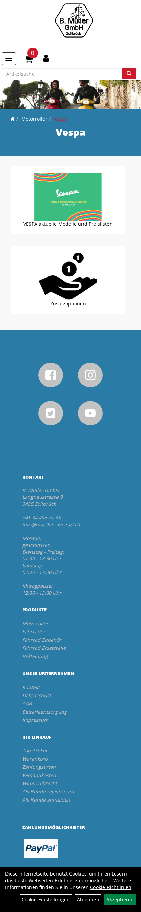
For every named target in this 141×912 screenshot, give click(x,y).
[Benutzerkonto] (46, 57)
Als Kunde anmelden (46, 799)
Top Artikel (34, 750)
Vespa (60, 119)
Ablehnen (88, 899)
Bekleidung (35, 656)
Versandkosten (39, 775)
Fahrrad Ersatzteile (44, 648)
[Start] (12, 119)
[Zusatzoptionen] (68, 276)
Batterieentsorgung (44, 711)
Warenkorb (35, 759)
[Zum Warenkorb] (29, 60)
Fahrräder (33, 631)
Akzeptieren (120, 899)
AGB (27, 703)
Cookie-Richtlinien (110, 887)
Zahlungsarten (39, 767)
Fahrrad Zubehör (41, 640)
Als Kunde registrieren (48, 791)
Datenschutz (36, 695)
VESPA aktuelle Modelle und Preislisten (68, 224)
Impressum (35, 720)
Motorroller (34, 119)
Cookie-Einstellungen (46, 899)
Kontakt (31, 687)
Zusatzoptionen (68, 303)
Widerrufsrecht (39, 783)
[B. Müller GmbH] (74, 20)
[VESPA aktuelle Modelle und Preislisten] (68, 197)
